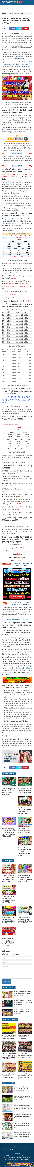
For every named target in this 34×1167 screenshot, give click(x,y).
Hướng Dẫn (7, 1147)
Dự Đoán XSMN (17, 153)
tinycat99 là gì (22, 66)
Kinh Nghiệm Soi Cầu (7, 1032)
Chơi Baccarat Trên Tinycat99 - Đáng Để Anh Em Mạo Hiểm (25, 790)
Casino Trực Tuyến (24, 1147)
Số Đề (19, 1032)
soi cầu (7, 221)
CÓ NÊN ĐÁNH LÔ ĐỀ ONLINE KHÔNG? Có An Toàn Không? (24, 1037)
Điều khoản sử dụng (22, 1156)
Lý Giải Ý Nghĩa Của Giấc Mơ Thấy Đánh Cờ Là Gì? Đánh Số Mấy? (25, 1055)
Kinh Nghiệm (28, 1149)
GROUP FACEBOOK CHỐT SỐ (17, 619)
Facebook (12, 28)
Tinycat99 (5, 640)
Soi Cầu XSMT (22, 565)
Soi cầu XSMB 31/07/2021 (15, 59)
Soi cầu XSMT (17, 166)
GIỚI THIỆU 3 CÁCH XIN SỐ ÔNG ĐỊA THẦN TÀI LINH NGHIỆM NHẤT (9, 1037)
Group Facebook (24, 1159)
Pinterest (25, 28)
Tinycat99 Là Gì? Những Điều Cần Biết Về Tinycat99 (24, 830)
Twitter (19, 28)
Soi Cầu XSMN (27, 563)
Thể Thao (12, 1149)
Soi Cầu (19, 1149)
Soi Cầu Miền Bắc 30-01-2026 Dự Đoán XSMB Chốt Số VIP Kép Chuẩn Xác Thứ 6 (8, 942)
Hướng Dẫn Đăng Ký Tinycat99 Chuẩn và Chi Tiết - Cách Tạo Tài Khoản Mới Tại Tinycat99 (9, 832)
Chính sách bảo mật (11, 1156)
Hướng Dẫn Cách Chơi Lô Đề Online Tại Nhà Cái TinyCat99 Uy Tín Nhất (24, 851)
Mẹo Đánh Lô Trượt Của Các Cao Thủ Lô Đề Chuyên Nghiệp (8, 1075)
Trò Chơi (5, 1149)
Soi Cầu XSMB (16, 563)
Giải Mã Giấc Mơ (22, 1051)
